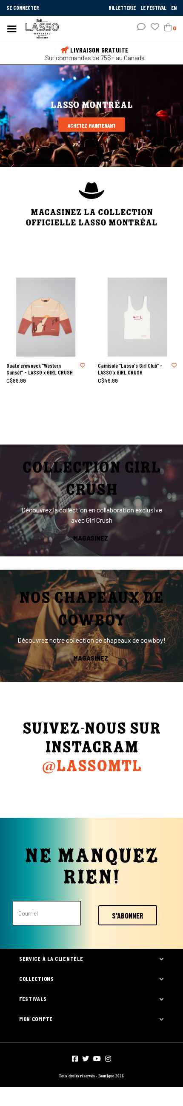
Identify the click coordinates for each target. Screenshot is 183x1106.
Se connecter (22, 7)
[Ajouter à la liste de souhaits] (82, 365)
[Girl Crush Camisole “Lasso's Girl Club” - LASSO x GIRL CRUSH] (137, 317)
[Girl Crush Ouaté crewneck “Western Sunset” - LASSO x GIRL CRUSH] (45, 317)
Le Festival (154, 7)
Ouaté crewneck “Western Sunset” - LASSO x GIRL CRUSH (39, 369)
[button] (141, 27)
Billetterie (123, 7)
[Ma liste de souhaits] (155, 27)
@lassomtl (92, 766)
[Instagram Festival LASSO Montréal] (108, 1058)
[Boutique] (42, 28)
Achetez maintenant (92, 125)
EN (174, 7)
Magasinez (90, 538)
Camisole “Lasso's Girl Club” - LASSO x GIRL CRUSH (130, 369)
